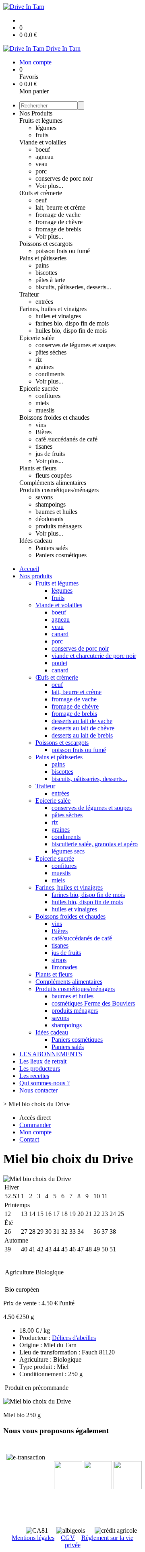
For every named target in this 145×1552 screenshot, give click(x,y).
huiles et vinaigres (58, 316)
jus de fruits (50, 453)
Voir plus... (49, 185)
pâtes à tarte (50, 279)
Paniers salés (51, 547)
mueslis (44, 410)
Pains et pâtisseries (42, 258)
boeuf (42, 149)
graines (44, 366)
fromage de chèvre (59, 221)
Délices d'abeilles (74, 1337)
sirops (59, 959)
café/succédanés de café (82, 938)
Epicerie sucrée (38, 388)
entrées (44, 301)
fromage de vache (58, 214)
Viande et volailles (42, 142)
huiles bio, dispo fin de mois (71, 330)
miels (42, 403)
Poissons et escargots (45, 243)
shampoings (50, 504)
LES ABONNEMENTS (50, 1054)
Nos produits (35, 576)
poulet (59, 663)
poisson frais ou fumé (62, 250)
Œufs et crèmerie (40, 193)
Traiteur (29, 294)
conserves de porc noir (64, 178)
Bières (43, 432)
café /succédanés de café (66, 439)
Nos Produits (35, 113)
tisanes (43, 446)
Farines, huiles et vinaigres (53, 308)
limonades (64, 967)
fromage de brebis (58, 229)
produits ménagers (58, 526)
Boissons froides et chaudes (54, 417)
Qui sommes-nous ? (44, 1083)
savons (44, 497)
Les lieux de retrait (42, 1061)
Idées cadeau (35, 540)
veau (41, 164)
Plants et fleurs (37, 468)
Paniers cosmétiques (61, 555)
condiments (49, 374)
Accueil (29, 568)
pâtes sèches (50, 352)
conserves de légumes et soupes (75, 345)
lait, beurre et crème (60, 207)
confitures (47, 395)
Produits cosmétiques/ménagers (59, 489)
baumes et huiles (56, 511)
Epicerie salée (36, 337)
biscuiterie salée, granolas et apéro (95, 844)
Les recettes (34, 1075)
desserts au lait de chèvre (83, 728)
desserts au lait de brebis (82, 735)
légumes (45, 127)
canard (60, 634)
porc (41, 171)
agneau (44, 156)
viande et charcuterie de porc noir (94, 655)
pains (42, 265)
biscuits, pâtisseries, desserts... (73, 287)
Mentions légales (33, 1537)
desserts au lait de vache (82, 720)
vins (40, 424)
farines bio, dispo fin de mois (72, 323)
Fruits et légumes (40, 120)
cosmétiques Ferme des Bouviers (93, 1003)
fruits (41, 135)
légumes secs (68, 851)
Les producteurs (39, 1068)
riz (38, 359)
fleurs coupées (53, 475)
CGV (68, 1537)
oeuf (41, 200)
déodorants (49, 518)
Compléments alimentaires (52, 482)
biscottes (46, 272)
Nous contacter (38, 1090)
